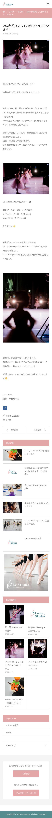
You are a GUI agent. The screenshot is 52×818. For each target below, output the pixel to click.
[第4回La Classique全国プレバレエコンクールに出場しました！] (12, 472)
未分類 (15, 33)
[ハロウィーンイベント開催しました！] (12, 455)
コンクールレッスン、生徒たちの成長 (37, 522)
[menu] (48, 4)
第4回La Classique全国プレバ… (36, 629)
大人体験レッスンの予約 (26, 793)
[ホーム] (4, 11)
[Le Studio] (8, 4)
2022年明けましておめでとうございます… (14, 665)
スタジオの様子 (12, 725)
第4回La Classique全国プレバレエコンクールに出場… (36, 470)
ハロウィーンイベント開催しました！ (37, 452)
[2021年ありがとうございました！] (37, 648)
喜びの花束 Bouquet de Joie (36, 487)
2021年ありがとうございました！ (37, 663)
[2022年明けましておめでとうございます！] (14, 648)
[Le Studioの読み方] (12, 542)
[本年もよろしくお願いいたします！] (12, 507)
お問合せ (26, 773)
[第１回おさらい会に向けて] (14, 614)
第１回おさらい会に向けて (14, 629)
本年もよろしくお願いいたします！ (37, 505)
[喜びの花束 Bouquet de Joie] (12, 490)
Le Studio (15, 416)
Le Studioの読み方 (33, 538)
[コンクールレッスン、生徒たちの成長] (12, 525)
